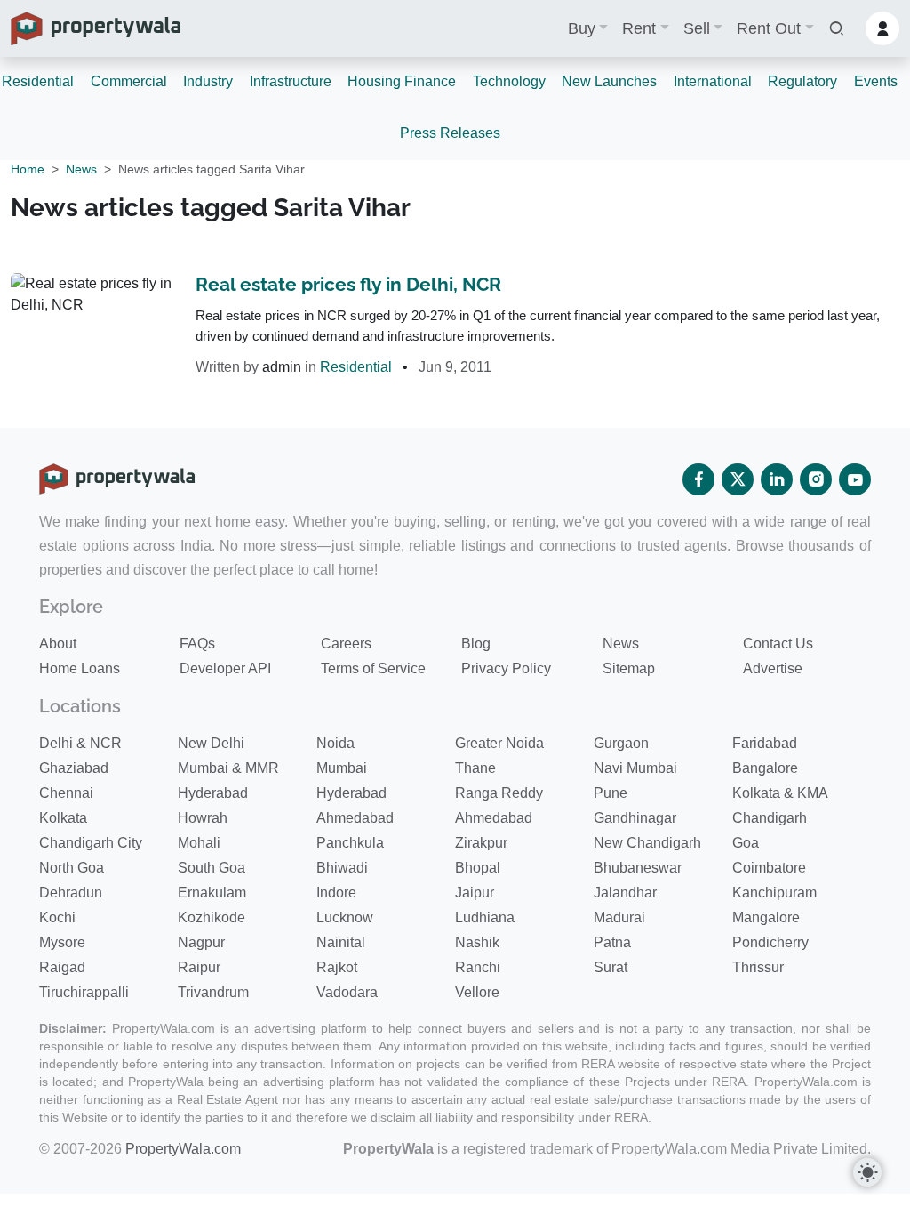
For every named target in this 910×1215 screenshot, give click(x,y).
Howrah (203, 817)
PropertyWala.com (183, 1148)
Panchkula (350, 842)
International (713, 81)
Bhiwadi (342, 867)
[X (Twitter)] (738, 479)
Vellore (477, 992)
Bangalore (765, 768)
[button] (836, 29)
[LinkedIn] (777, 479)
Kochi (57, 917)
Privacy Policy (506, 668)
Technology (509, 81)
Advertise (772, 668)
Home (27, 169)
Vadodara (347, 992)
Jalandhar (625, 892)
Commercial (129, 81)
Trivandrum (213, 992)
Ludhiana (485, 917)
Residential (38, 81)
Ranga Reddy (499, 793)
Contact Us (778, 643)
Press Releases (450, 133)
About (57, 643)
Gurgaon (621, 743)
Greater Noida (499, 743)
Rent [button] (639, 28)
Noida (335, 743)
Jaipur (474, 892)
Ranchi (477, 967)
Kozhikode (211, 917)
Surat (610, 967)
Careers (346, 643)
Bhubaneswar (638, 867)
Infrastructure (290, 81)
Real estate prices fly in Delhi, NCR (348, 284)
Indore (336, 892)
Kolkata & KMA (780, 793)
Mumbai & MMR (228, 768)
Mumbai (341, 768)
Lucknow (344, 917)
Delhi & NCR (80, 743)
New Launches (609, 81)
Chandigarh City (90, 842)
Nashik (477, 942)
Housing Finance (401, 81)
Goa (745, 842)
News (81, 169)
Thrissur (758, 967)
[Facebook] (698, 479)
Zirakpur (481, 842)
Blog (476, 643)
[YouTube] (855, 479)
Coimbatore (769, 867)
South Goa (211, 867)
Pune (610, 793)
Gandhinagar (635, 817)
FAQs (197, 643)
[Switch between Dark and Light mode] (867, 1172)
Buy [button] (581, 28)
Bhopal (477, 867)
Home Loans (79, 668)
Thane (475, 768)
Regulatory (802, 81)
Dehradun (70, 892)
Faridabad (764, 743)
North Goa (71, 867)
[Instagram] (816, 479)
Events (876, 81)
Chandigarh (769, 817)
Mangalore (766, 917)
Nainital (340, 942)
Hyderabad (213, 793)
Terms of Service (373, 668)
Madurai (619, 917)
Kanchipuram (774, 892)
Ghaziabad (73, 768)
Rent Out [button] (769, 28)
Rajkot (336, 967)
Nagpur (201, 942)
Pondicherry (770, 942)
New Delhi (211, 743)
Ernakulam (212, 892)
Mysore (62, 942)
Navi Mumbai (635, 768)
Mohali (199, 842)
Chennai (66, 793)
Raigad (62, 967)
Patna (612, 942)
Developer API (225, 668)
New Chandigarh (647, 842)
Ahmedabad (355, 817)
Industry (208, 81)
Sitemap (629, 668)
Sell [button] (696, 28)
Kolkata (63, 817)
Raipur (199, 967)
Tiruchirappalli (84, 992)
